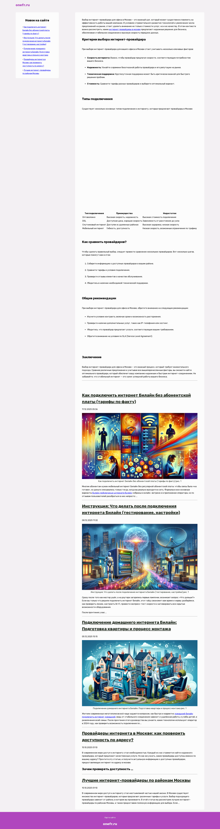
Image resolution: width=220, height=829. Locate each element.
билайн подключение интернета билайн (112, 493)
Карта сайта (110, 818)
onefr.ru (23, 5)
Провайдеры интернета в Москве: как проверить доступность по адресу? (34, 62)
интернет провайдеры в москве (125, 29)
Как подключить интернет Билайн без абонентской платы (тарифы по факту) (36, 30)
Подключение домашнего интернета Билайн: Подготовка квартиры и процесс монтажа (36, 52)
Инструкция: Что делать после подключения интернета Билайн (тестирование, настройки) (36, 41)
